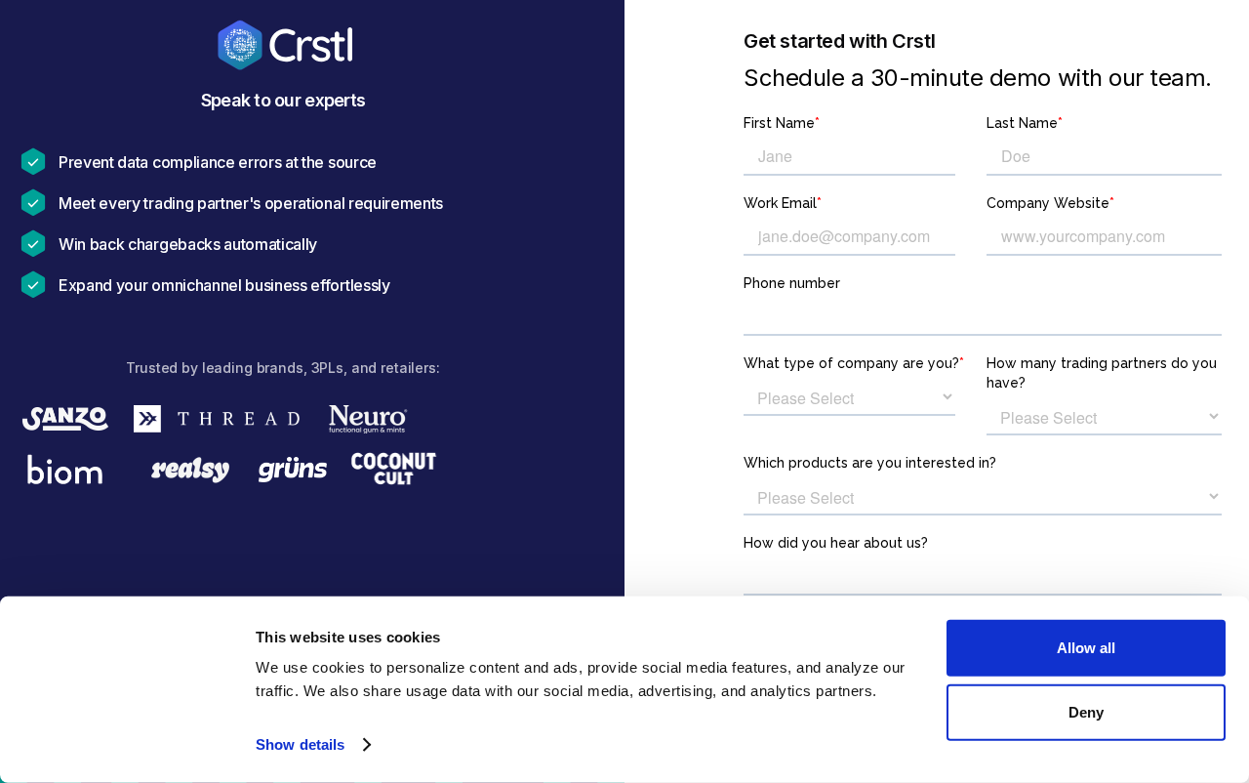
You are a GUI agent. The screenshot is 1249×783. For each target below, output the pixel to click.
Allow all (1086, 647)
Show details (300, 744)
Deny (1086, 711)
